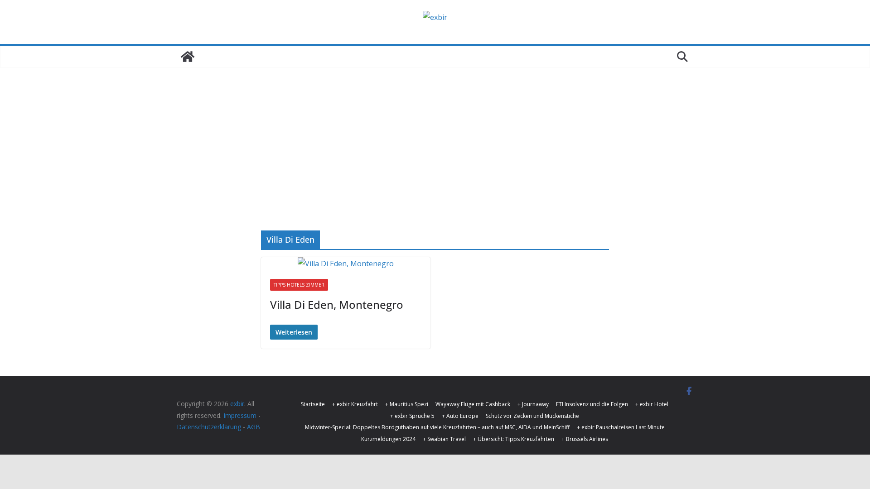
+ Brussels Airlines (584, 439)
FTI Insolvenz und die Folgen (592, 404)
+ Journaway (533, 404)
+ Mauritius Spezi (406, 404)
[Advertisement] (435, 135)
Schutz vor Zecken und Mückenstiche (532, 416)
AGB (253, 426)
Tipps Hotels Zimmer (299, 285)
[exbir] (187, 56)
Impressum (239, 415)
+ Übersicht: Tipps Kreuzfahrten (513, 439)
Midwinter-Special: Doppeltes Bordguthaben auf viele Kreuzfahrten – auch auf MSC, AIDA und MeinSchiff (437, 427)
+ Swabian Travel (444, 439)
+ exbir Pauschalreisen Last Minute (621, 427)
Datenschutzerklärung (209, 426)
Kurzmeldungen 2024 (388, 439)
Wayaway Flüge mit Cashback (472, 404)
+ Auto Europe (460, 416)
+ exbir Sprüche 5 (412, 416)
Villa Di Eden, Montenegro (336, 304)
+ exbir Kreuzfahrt (355, 404)
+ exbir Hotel (651, 404)
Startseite (313, 404)
